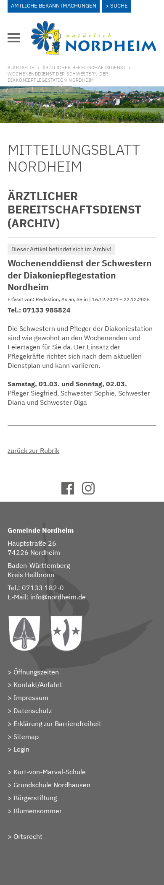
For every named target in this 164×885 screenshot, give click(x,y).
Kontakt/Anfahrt (37, 684)
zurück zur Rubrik (33, 450)
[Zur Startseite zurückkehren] (93, 25)
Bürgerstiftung (35, 798)
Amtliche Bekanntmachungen (53, 5)
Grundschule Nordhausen (51, 785)
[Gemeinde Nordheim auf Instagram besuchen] (92, 492)
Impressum (30, 697)
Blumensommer (37, 811)
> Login (18, 749)
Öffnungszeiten (36, 672)
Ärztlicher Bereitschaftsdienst (84, 67)
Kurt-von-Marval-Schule (49, 772)
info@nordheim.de (58, 597)
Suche (119, 5)
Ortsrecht (27, 836)
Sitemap (26, 736)
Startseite (21, 67)
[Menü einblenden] (14, 38)
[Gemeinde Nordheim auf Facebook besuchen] (71, 492)
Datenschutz (32, 710)
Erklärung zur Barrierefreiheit (57, 723)
